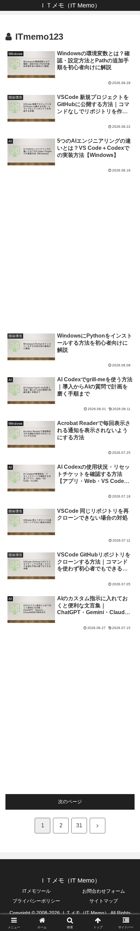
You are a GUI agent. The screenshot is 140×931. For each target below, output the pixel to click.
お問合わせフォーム (103, 891)
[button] (126, 811)
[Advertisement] (70, 249)
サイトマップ (103, 901)
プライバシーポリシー (36, 901)
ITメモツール (36, 891)
